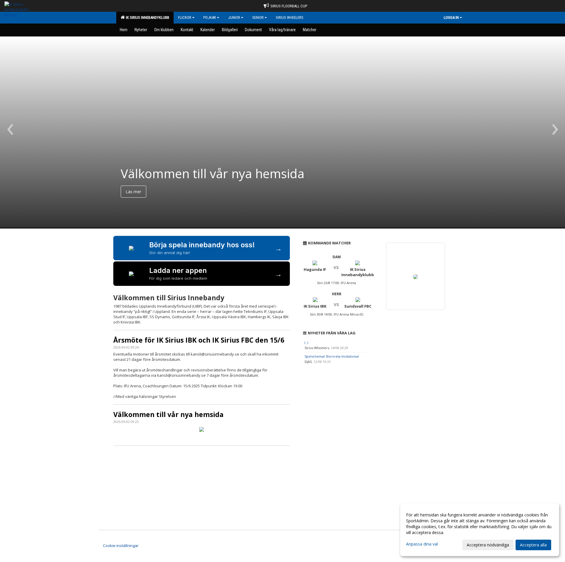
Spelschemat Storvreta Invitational (332, 356)
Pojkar (209, 17)
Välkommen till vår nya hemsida (168, 414)
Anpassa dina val (422, 544)
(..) (306, 342)
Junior (234, 17)
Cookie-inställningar (121, 545)
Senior (258, 17)
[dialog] (479, 529)
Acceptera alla (533, 545)
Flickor (184, 17)
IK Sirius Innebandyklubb (146, 17)
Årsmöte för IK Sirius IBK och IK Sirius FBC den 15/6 (198, 340)
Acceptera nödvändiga (488, 545)
